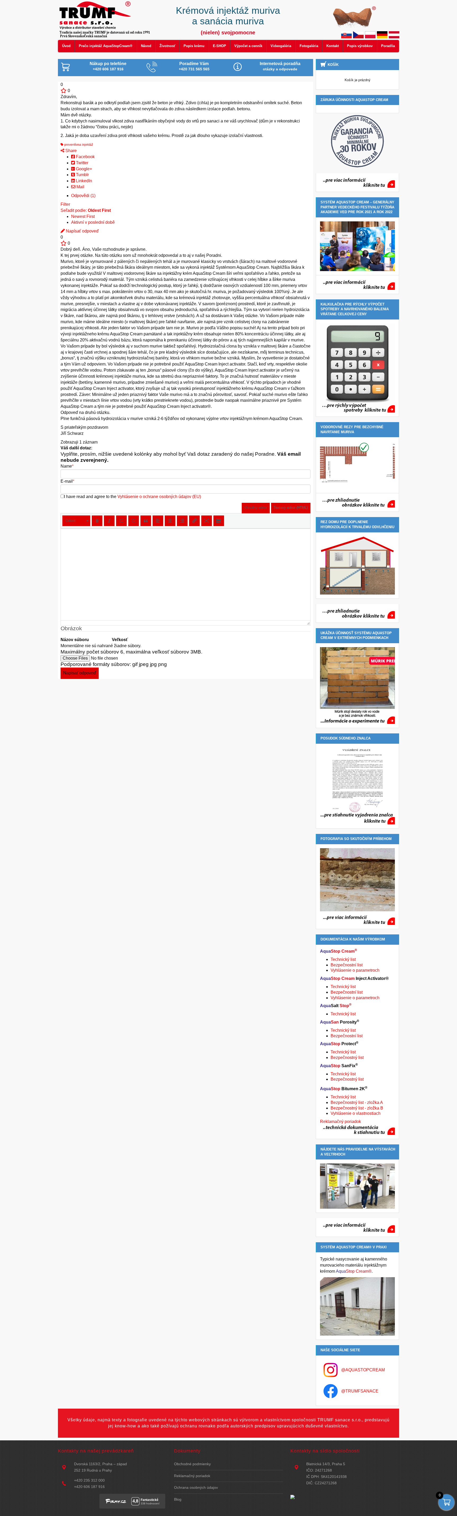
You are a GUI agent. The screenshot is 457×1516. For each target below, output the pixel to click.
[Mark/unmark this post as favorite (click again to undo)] (64, 90)
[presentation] (76, 520)
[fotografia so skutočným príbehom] (357, 886)
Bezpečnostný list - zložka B (357, 1108)
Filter (65, 204)
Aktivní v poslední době (93, 222)
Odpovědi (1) (83, 195)
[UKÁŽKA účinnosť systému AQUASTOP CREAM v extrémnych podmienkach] (357, 685)
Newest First (83, 216)
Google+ (83, 169)
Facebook (85, 156)
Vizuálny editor (255, 508)
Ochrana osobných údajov (196, 1487)
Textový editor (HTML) (291, 508)
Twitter (81, 163)
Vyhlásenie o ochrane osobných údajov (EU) (159, 496)
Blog (177, 1499)
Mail (79, 187)
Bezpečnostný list (347, 1057)
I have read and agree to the (132, 496)
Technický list (343, 959)
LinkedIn (83, 181)
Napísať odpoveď (82, 231)
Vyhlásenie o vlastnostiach (356, 1113)
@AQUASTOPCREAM (363, 1370)
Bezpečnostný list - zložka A (357, 1102)
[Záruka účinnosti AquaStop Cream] (357, 141)
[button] (76, 520)
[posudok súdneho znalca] (357, 786)
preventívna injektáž (78, 145)
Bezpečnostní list (347, 965)
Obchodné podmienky (192, 1464)
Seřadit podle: (86, 210)
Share (70, 150)
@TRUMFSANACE (359, 1391)
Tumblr (82, 174)
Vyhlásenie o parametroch (355, 970)
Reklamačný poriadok (340, 1121)
